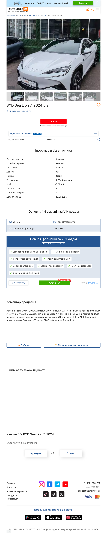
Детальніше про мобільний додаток (53, 510)
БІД (24, 15)
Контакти (11, 487)
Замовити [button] (83, 3)
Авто (19, 15)
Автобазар (11, 15)
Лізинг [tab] (71, 453)
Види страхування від (21, 133)
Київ (44, 15)
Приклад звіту (19, 283)
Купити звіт (59, 282)
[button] (97, 9)
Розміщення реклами (17, 491)
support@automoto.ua (89, 490)
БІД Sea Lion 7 (34, 15)
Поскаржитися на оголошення (74, 345)
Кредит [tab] (35, 453)
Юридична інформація (12, 497)
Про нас (11, 483)
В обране (25, 345)
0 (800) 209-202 (92, 483)
